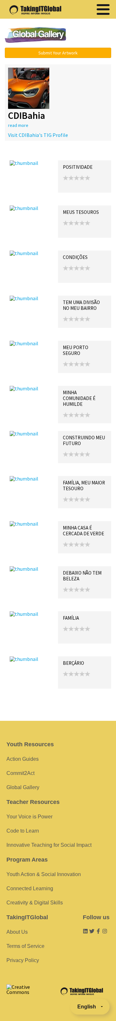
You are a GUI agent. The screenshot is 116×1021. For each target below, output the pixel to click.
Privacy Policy (22, 960)
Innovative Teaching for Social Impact (49, 845)
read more (18, 125)
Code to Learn (22, 831)
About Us (17, 932)
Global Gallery (35, 35)
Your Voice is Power (29, 816)
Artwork (83, 153)
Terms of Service (25, 946)
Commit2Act (20, 773)
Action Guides (22, 759)
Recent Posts (24, 153)
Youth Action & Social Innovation (43, 874)
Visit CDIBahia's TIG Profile (38, 135)
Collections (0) (56, 153)
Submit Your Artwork (58, 53)
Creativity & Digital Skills (34, 902)
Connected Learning (29, 888)
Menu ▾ (92, 35)
